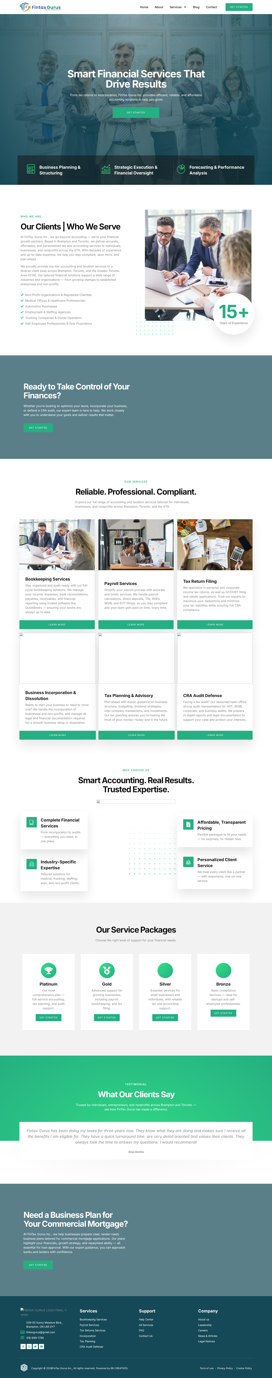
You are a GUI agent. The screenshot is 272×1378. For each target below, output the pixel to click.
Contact (211, 7)
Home (144, 7)
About (159, 7)
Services (176, 7)
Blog (196, 7)
